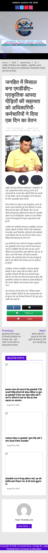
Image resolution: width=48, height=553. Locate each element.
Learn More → (24, 526)
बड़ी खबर (27, 130)
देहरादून (20, 130)
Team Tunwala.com (15, 128)
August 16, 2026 (13, 405)
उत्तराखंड (14, 130)
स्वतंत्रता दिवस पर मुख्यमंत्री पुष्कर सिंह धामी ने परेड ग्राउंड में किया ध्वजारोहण (23, 439)
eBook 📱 (36, 180)
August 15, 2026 (13, 445)
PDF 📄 (23, 180)
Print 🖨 (11, 180)
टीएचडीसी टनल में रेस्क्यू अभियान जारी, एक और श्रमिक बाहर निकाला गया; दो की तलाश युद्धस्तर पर (23, 481)
